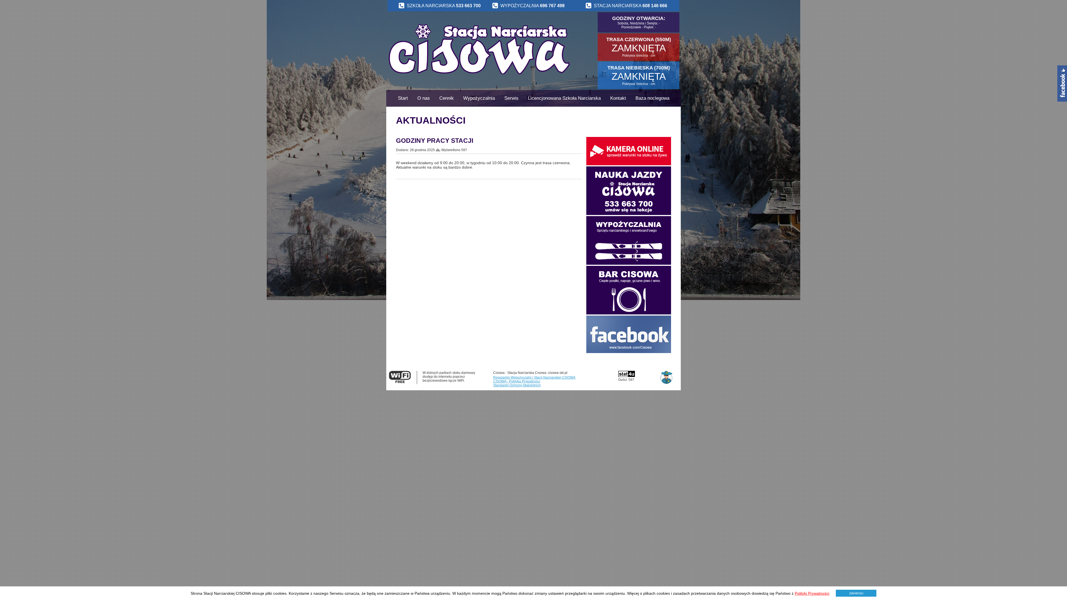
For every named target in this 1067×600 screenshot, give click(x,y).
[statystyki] (626, 376)
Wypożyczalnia (479, 98)
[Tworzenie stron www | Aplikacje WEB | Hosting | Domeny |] (666, 373)
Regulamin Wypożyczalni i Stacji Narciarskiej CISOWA (534, 377)
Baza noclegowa (652, 98)
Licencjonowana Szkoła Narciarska (564, 98)
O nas (423, 98)
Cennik (446, 98)
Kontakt (618, 98)
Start (403, 98)
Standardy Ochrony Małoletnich (517, 385)
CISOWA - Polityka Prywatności (516, 381)
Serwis (511, 98)
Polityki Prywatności (812, 593)
